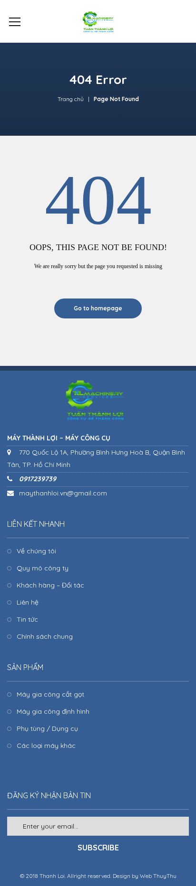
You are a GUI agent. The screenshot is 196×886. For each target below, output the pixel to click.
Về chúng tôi (36, 551)
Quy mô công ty (43, 568)
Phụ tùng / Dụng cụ (47, 728)
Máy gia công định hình (53, 711)
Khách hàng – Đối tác (50, 585)
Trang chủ (71, 99)
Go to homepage (98, 308)
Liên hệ (28, 602)
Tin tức (27, 619)
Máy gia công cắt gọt (50, 694)
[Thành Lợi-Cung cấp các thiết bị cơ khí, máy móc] (98, 21)
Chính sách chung (45, 636)
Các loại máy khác (46, 745)
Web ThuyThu (158, 875)
